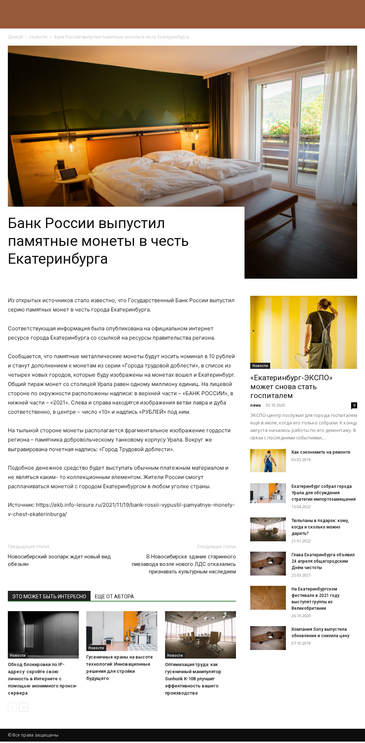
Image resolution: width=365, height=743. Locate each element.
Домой (15, 37)
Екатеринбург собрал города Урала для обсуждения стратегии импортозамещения (324, 493)
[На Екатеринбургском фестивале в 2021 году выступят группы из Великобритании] (268, 598)
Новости (38, 37)
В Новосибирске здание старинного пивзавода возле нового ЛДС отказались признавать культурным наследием (184, 564)
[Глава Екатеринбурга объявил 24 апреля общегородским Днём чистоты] (268, 564)
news (255, 405)
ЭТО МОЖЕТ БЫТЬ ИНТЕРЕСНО (49, 596)
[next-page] (23, 707)
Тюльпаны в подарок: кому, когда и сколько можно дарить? (320, 527)
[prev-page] (12, 707)
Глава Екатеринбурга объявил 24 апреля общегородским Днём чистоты (323, 561)
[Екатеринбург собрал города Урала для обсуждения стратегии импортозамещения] (268, 493)
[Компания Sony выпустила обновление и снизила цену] (268, 638)
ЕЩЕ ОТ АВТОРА (114, 596)
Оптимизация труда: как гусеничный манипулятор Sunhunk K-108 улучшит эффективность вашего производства (193, 679)
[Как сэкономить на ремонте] (268, 460)
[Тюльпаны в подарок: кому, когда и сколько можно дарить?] (268, 529)
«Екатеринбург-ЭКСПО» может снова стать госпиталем (291, 386)
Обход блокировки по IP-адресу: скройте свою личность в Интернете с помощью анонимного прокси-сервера (42, 679)
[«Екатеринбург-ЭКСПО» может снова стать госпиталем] (303, 332)
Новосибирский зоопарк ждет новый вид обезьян (59, 560)
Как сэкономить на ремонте (321, 452)
